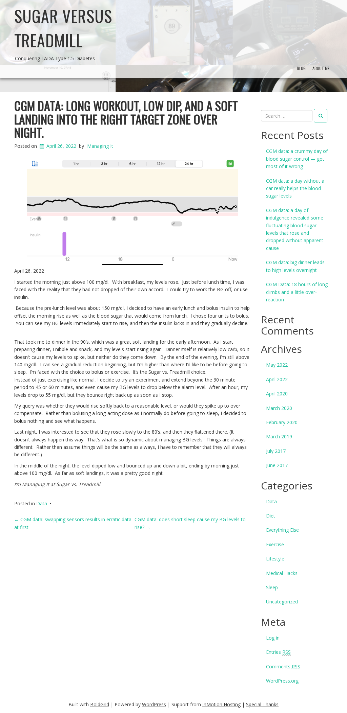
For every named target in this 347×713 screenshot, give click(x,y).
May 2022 (277, 365)
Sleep (272, 587)
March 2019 (279, 436)
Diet (270, 515)
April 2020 (277, 393)
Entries (278, 652)
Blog (301, 68)
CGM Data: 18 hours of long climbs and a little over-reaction (297, 292)
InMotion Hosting (221, 704)
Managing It (100, 146)
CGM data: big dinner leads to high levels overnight (295, 266)
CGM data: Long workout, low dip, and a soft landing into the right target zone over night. (126, 118)
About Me (320, 68)
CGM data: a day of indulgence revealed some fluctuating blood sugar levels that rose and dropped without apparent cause (294, 229)
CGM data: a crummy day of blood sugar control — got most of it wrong (297, 158)
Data (41, 503)
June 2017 (277, 465)
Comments (283, 666)
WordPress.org (282, 680)
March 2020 (279, 408)
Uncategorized (282, 601)
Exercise (275, 544)
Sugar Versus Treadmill (63, 28)
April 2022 (277, 379)
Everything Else (282, 530)
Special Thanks (262, 704)
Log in (273, 638)
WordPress (154, 704)
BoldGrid (99, 704)
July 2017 (276, 451)
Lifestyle (275, 558)
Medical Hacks (282, 573)
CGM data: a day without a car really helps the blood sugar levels (295, 188)
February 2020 (282, 422)
